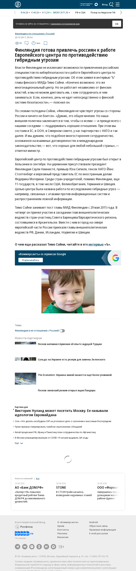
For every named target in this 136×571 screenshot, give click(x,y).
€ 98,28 (35, 12)
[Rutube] (46, 546)
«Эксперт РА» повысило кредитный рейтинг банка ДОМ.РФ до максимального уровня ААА (30, 496)
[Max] (53, 546)
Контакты (63, 529)
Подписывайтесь (30, 260)
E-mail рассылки (98, 533)
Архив (60, 526)
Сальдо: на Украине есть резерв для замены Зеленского (71, 359)
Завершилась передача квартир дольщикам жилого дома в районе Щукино (115, 495)
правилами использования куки (65, 23)
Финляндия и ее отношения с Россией (35, 33)
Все (37, 478)
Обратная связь (98, 526)
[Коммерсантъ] (18, 4)
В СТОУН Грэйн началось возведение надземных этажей (74, 493)
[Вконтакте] (24, 546)
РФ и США (80, 12)
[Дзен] (32, 546)
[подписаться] (63, 330)
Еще (17, 443)
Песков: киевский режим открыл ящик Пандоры (66, 390)
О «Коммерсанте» (68, 522)
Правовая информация (102, 529)
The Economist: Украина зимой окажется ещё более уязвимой (75, 375)
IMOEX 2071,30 (60, 12)
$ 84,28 (24, 12)
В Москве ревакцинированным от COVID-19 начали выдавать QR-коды (51, 437)
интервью (96, 244)
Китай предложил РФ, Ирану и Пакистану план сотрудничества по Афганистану (55, 432)
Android (93, 522)
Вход (105, 4)
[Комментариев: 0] (26, 43)
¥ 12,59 (46, 12)
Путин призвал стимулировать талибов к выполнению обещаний (48, 426)
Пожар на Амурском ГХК (103, 12)
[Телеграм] (17, 546)
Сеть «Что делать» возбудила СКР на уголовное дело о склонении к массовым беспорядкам (63, 421)
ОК (116, 24)
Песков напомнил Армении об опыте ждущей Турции (70, 344)
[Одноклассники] (39, 546)
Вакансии (62, 537)
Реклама (62, 533)
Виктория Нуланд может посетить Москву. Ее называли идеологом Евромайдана (61, 412)
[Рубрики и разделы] (117, 4)
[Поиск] (111, 4)
